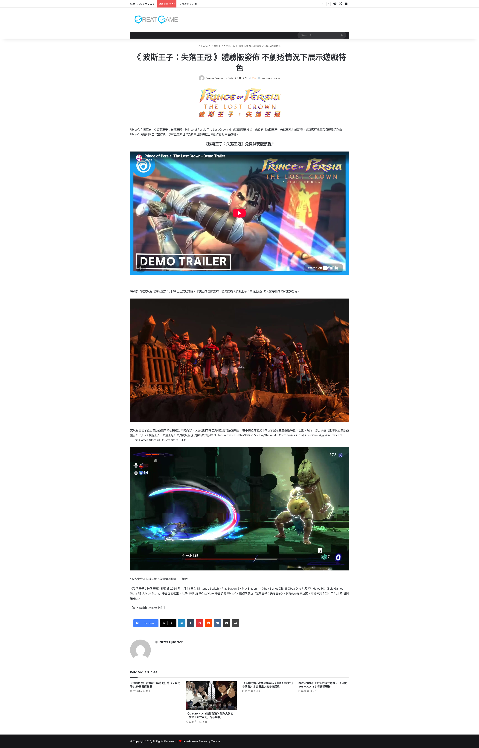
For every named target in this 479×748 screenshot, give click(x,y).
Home (204, 46)
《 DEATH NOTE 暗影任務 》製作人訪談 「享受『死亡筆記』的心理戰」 (209, 715)
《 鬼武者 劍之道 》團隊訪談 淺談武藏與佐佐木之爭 (206, 3)
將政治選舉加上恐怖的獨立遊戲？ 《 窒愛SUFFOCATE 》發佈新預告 (322, 684)
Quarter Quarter (214, 78)
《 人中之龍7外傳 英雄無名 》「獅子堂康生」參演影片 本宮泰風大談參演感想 (267, 684)
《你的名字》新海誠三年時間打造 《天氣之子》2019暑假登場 (155, 684)
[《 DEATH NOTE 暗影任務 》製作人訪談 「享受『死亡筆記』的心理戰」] (211, 695)
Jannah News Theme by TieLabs (201, 741)
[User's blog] (154, 19)
